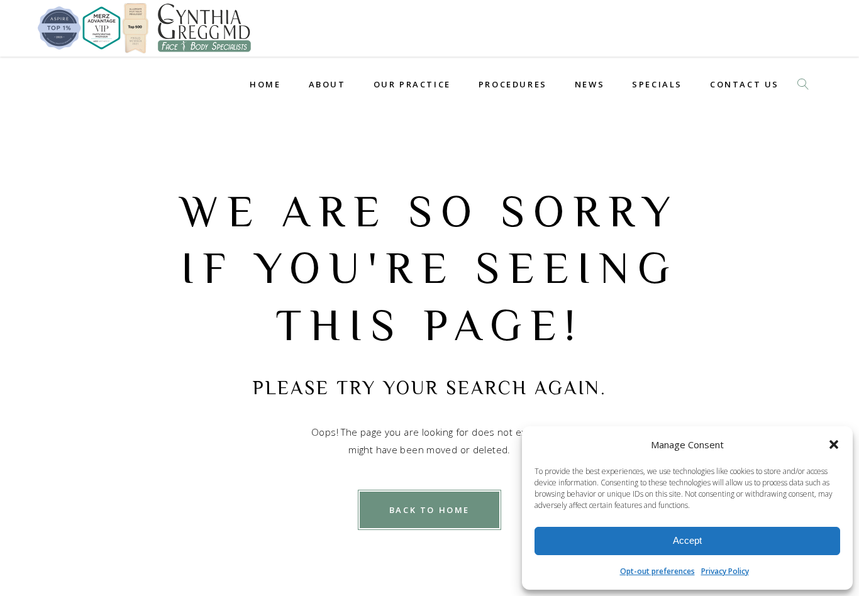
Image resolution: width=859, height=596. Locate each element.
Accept (687, 540)
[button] (834, 444)
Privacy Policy (725, 571)
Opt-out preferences (657, 571)
